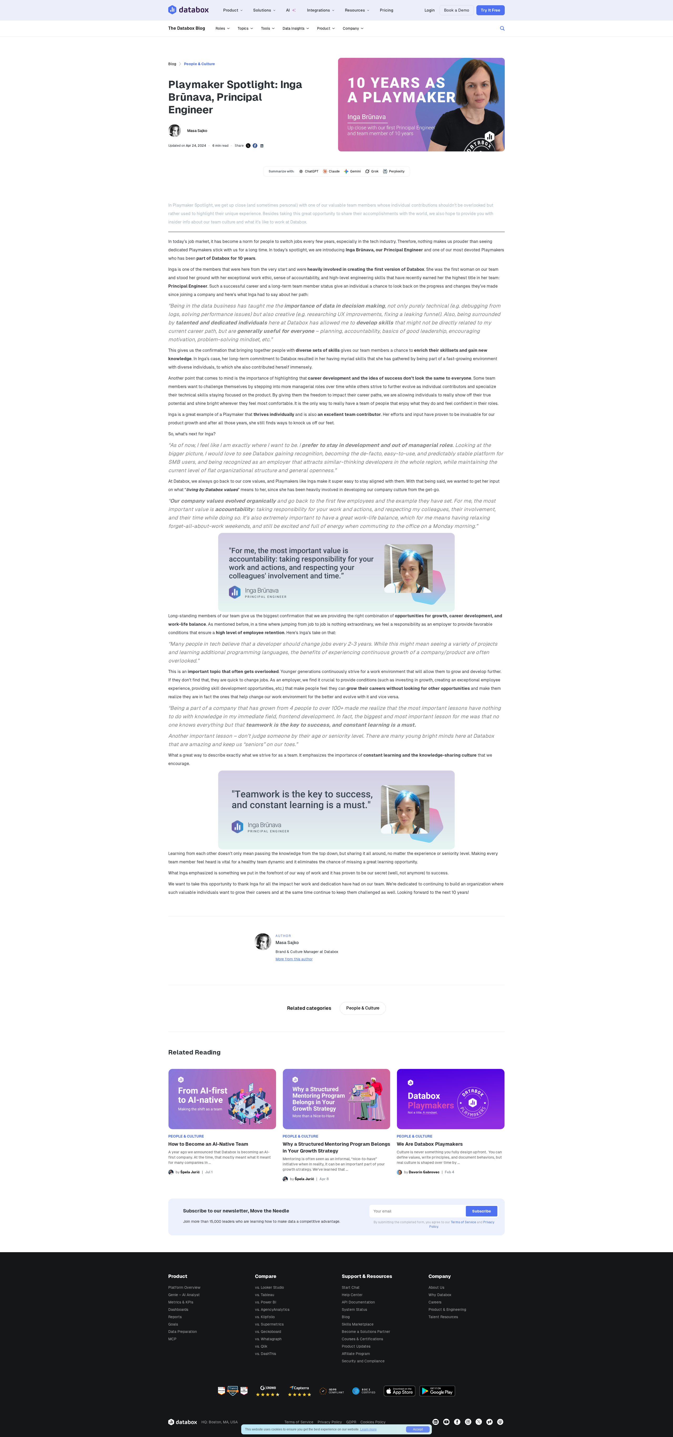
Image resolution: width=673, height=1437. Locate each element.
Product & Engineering (447, 1309)
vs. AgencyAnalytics (272, 1309)
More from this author (294, 959)
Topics (243, 28)
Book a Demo (456, 10)
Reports (175, 1317)
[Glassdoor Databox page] (490, 1421)
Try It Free (490, 10)
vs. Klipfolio (265, 1317)
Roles (220, 28)
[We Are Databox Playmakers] (451, 1125)
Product (323, 28)
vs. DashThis (265, 1354)
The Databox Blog (186, 28)
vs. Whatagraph (268, 1339)
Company (351, 28)
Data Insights (293, 28)
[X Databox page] (479, 1421)
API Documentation (358, 1302)
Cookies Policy (373, 1422)
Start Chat (351, 1287)
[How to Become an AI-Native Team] (222, 1125)
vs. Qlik (261, 1346)
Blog (172, 64)
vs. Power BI (265, 1302)
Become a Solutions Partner (366, 1331)
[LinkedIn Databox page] (436, 1421)
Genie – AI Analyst (184, 1295)
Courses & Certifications (362, 1339)
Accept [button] (418, 1429)
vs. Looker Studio (269, 1287)
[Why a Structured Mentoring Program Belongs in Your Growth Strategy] (337, 1125)
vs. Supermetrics (269, 1324)
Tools (265, 28)
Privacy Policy (330, 1422)
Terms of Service (463, 1222)
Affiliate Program (356, 1354)
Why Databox (440, 1295)
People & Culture (199, 64)
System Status (354, 1309)
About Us (436, 1287)
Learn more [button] (368, 1429)
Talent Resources (443, 1317)
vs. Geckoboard (268, 1331)
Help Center (352, 1295)
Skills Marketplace (358, 1324)
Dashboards (178, 1309)
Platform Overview (184, 1287)
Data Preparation (182, 1331)
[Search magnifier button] (502, 28)
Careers (435, 1302)
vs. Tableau (264, 1295)
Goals (173, 1324)
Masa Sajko (197, 131)
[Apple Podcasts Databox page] (501, 1421)
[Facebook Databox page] (458, 1421)
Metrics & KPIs (180, 1302)
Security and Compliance (363, 1361)
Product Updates (356, 1346)
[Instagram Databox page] (468, 1421)
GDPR (351, 1422)
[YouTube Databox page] (447, 1421)
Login (430, 10)
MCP (172, 1339)
